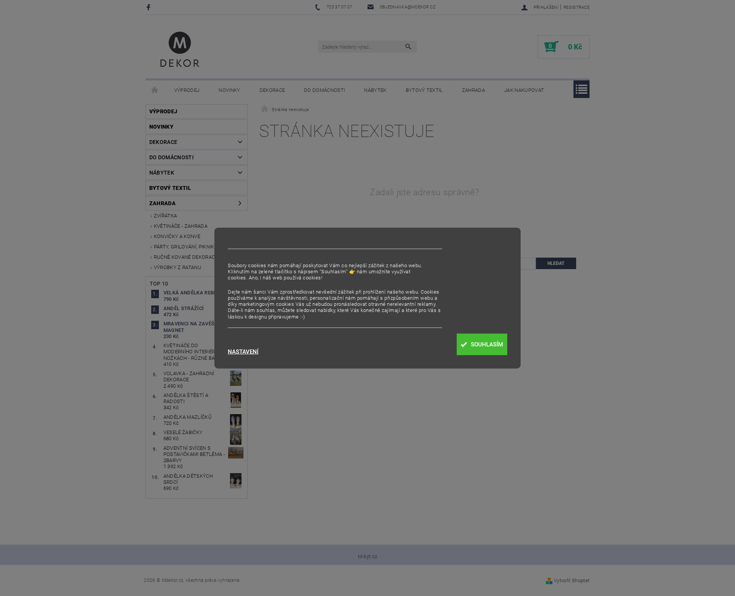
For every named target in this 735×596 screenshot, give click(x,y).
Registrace (577, 7)
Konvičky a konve (177, 236)
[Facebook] (149, 7)
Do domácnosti (324, 90)
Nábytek (375, 90)
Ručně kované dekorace (186, 257)
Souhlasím (487, 344)
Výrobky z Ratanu (177, 267)
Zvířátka (165, 216)
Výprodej (187, 90)
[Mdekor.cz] (180, 50)
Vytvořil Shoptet (572, 580)
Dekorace (272, 90)
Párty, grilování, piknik (184, 247)
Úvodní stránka (155, 90)
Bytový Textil (424, 90)
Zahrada (473, 90)
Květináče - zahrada (180, 226)
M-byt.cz (367, 556)
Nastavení (243, 352)
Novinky (229, 90)
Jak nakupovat (524, 90)
